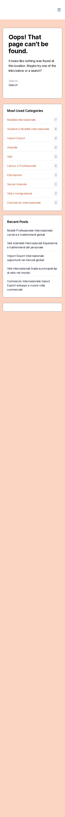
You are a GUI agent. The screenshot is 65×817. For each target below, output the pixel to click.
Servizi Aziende (17, 184)
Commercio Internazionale (24, 202)
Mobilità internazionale (21, 119)
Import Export (16, 138)
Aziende (12, 147)
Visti (9, 156)
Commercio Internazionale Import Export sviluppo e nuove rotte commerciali (28, 285)
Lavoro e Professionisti (21, 166)
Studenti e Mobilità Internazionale (28, 129)
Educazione (14, 175)
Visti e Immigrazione (19, 193)
